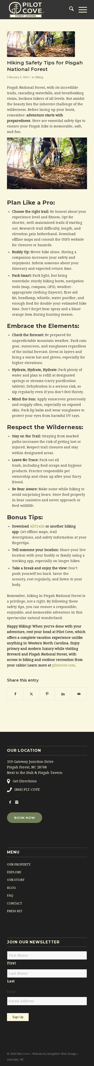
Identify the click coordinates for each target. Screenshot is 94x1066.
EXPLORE (14, 872)
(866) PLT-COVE (27, 789)
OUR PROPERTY (18, 864)
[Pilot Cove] (39, 9)
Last (11, 981)
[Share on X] (31, 694)
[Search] (69, 9)
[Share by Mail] (79, 694)
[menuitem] (69, 9)
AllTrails (37, 526)
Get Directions (25, 781)
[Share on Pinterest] (47, 694)
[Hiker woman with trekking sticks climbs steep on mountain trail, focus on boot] (41, 44)
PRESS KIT (14, 911)
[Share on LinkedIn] (63, 694)
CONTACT (14, 903)
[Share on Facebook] (15, 694)
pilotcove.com (63, 665)
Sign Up (17, 1017)
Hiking (39, 77)
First (11, 963)
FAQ (10, 895)
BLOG (11, 888)
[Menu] (80, 9)
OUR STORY (15, 880)
